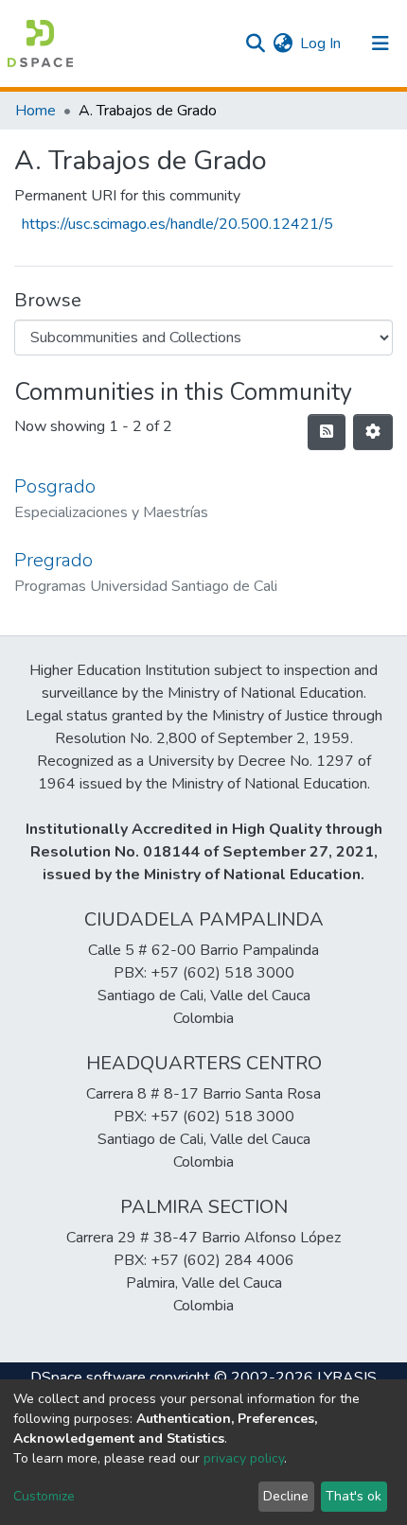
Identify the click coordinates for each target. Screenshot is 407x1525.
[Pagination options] (373, 432)
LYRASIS (347, 1377)
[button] (282, 43)
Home (35, 110)
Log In (321, 43)
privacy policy (244, 1458)
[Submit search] (255, 43)
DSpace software (88, 1377)
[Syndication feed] (326, 432)
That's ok (353, 1496)
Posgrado (55, 486)
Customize (44, 1496)
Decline (286, 1496)
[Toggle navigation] (380, 43)
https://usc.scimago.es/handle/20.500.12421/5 (177, 224)
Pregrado (53, 560)
